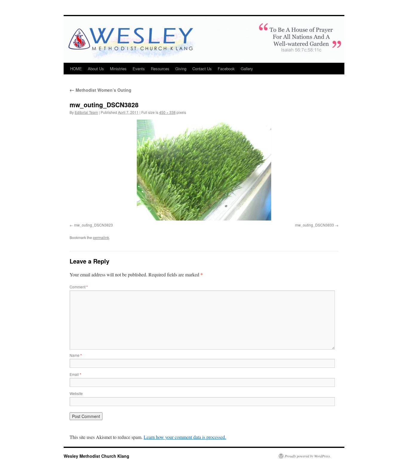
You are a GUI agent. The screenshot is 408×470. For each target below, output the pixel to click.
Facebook (226, 68)
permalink (101, 237)
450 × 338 (167, 112)
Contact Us (202, 68)
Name (76, 355)
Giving (180, 68)
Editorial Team (86, 112)
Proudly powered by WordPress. (308, 456)
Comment (79, 286)
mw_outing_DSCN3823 (93, 224)
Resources (160, 68)
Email (75, 374)
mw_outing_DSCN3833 (314, 224)
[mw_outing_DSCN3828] (204, 170)
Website (76, 393)
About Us (96, 68)
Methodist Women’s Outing (100, 90)
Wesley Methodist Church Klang (96, 456)
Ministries (118, 68)
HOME (76, 68)
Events (139, 68)
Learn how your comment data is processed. (185, 437)
